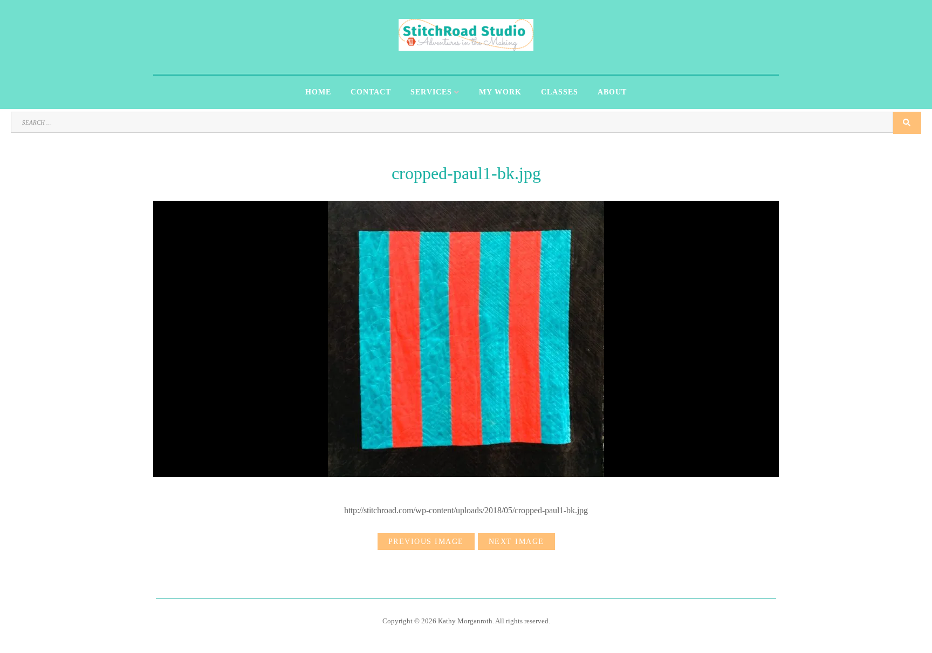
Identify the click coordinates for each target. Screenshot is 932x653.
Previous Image (426, 542)
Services (431, 92)
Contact (371, 92)
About (612, 92)
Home (318, 92)
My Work (500, 92)
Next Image (516, 542)
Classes (559, 92)
